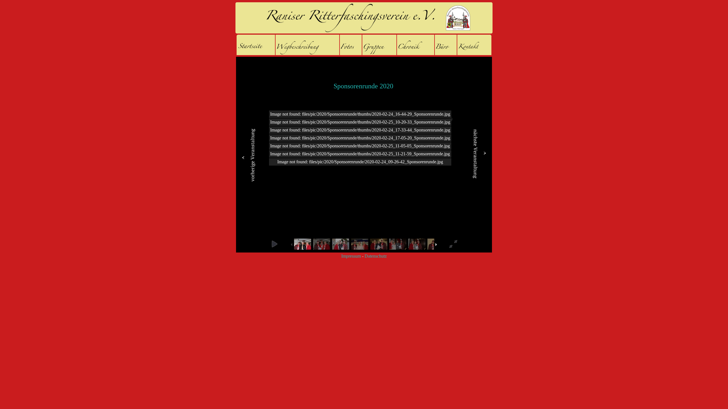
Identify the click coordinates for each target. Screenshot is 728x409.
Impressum (351, 256)
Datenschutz (376, 256)
